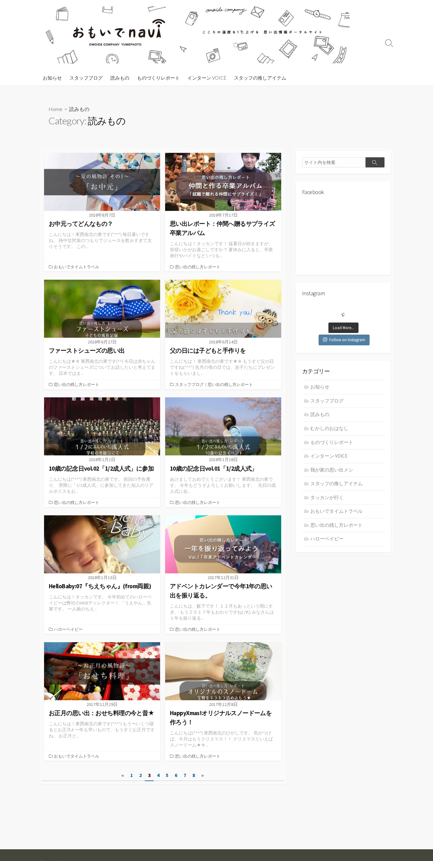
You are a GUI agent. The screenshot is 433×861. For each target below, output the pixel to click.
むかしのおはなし (329, 428)
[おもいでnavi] (197, 34)
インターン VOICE (206, 78)
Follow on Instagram (347, 339)
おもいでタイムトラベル (76, 266)
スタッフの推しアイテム (260, 78)
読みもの (119, 78)
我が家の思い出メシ (331, 470)
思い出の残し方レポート (197, 266)
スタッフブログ (86, 78)
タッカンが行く (327, 497)
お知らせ (52, 78)
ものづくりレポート (158, 78)
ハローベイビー (68, 629)
